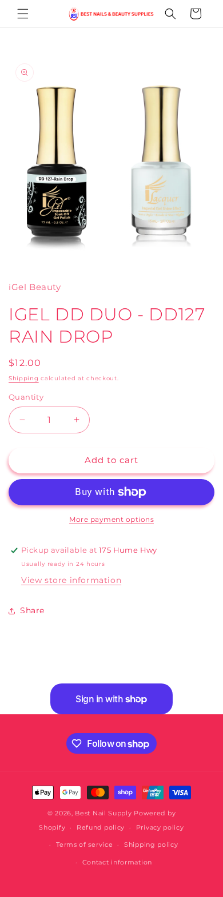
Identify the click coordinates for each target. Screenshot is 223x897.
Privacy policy (160, 827)
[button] (22, 13)
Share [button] (32, 610)
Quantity (26, 396)
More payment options (111, 519)
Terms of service (84, 844)
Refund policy (101, 827)
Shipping (24, 378)
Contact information (117, 862)
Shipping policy (151, 844)
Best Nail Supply (103, 813)
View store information (71, 580)
